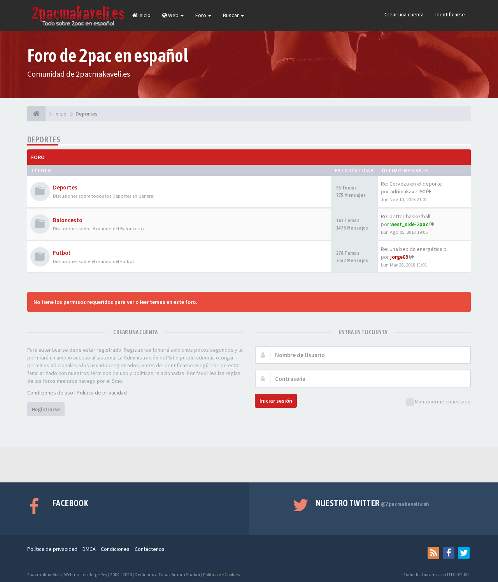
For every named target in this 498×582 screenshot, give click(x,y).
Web (173, 15)
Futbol (61, 252)
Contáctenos (150, 548)
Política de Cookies (221, 574)
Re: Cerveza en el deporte (411, 183)
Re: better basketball (405, 216)
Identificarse (450, 14)
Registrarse (46, 409)
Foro (201, 15)
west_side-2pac (409, 224)
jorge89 (399, 256)
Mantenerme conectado (443, 401)
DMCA (89, 548)
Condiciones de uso (50, 392)
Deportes (43, 139)
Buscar (231, 15)
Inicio (144, 15)
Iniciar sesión (276, 400)
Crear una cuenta (404, 14)
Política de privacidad (102, 392)
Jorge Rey (98, 574)
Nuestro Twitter (372, 503)
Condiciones (115, 548)
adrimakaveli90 (407, 191)
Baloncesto (67, 220)
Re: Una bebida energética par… (418, 248)
